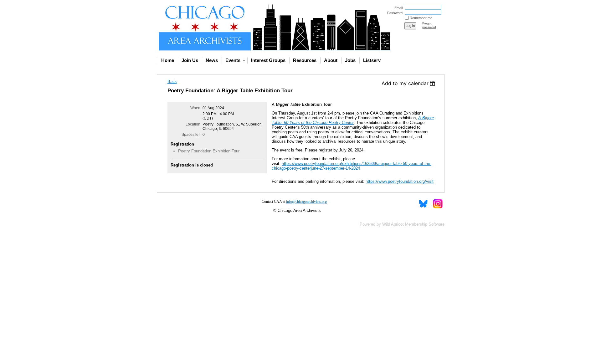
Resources (304, 60)
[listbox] (409, 83)
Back (172, 81)
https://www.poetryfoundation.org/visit (400, 181)
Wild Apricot (393, 224)
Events (232, 60)
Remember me (421, 18)
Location (193, 124)
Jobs (350, 60)
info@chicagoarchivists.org (306, 201)
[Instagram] (437, 203)
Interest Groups (268, 60)
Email (397, 8)
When (195, 108)
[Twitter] (423, 203)
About (330, 60)
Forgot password (429, 25)
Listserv (372, 60)
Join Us (190, 60)
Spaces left (191, 134)
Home (167, 60)
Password (394, 13)
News (212, 60)
